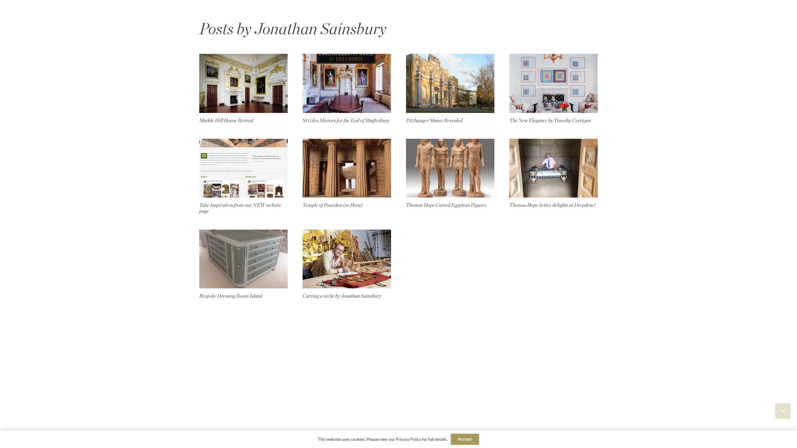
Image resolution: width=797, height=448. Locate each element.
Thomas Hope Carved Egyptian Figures (446, 205)
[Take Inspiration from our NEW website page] (243, 168)
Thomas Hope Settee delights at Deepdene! (552, 205)
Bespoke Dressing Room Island (230, 296)
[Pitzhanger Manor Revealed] (450, 83)
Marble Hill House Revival (226, 120)
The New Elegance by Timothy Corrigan (550, 120)
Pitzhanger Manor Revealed (434, 120)
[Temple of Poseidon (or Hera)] (347, 168)
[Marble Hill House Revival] (243, 83)
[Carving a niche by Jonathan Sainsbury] (347, 259)
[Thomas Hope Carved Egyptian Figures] (450, 168)
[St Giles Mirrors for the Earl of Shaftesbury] (347, 83)
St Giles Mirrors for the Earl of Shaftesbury (346, 120)
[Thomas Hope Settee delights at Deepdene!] (553, 168)
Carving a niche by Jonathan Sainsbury (342, 296)
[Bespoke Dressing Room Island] (243, 259)
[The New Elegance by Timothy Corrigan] (553, 83)
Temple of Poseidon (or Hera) (332, 205)
